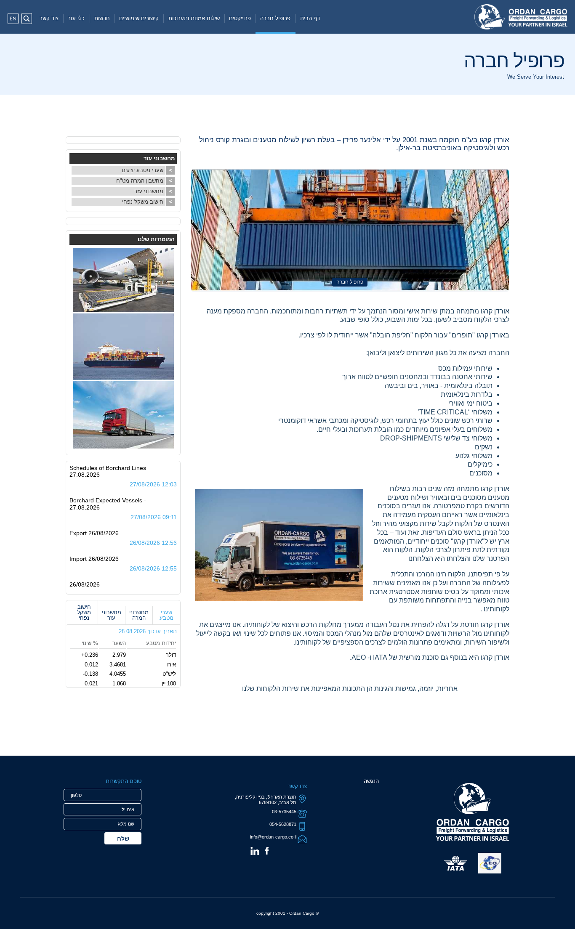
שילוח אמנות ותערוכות (194, 18)
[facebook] (267, 851)
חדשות (102, 18)
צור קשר (49, 18)
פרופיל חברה (275, 18)
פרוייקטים (240, 18)
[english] (13, 18)
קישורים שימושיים (139, 18)
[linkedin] (254, 851)
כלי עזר (76, 18)
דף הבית (310, 18)
